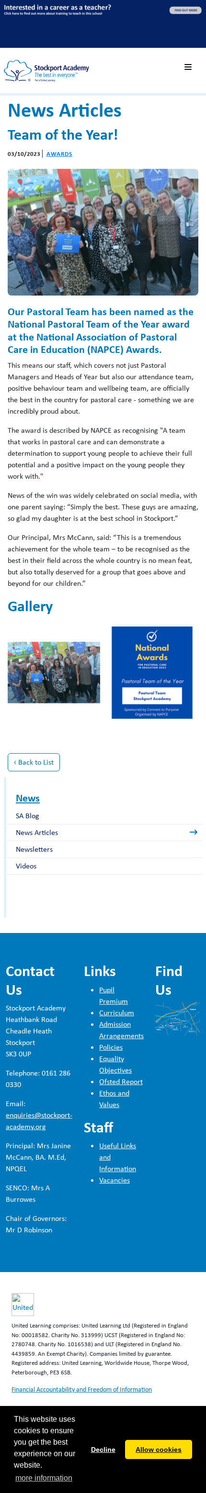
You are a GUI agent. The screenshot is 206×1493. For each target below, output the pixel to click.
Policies (111, 1047)
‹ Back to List (34, 762)
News (28, 797)
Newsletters (34, 849)
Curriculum (116, 1013)
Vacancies (114, 1180)
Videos (26, 866)
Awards (59, 154)
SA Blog (27, 816)
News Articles (37, 832)
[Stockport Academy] (46, 68)
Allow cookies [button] (159, 1449)
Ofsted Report (121, 1081)
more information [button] (43, 1478)
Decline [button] (103, 1449)
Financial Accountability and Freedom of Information (81, 1389)
